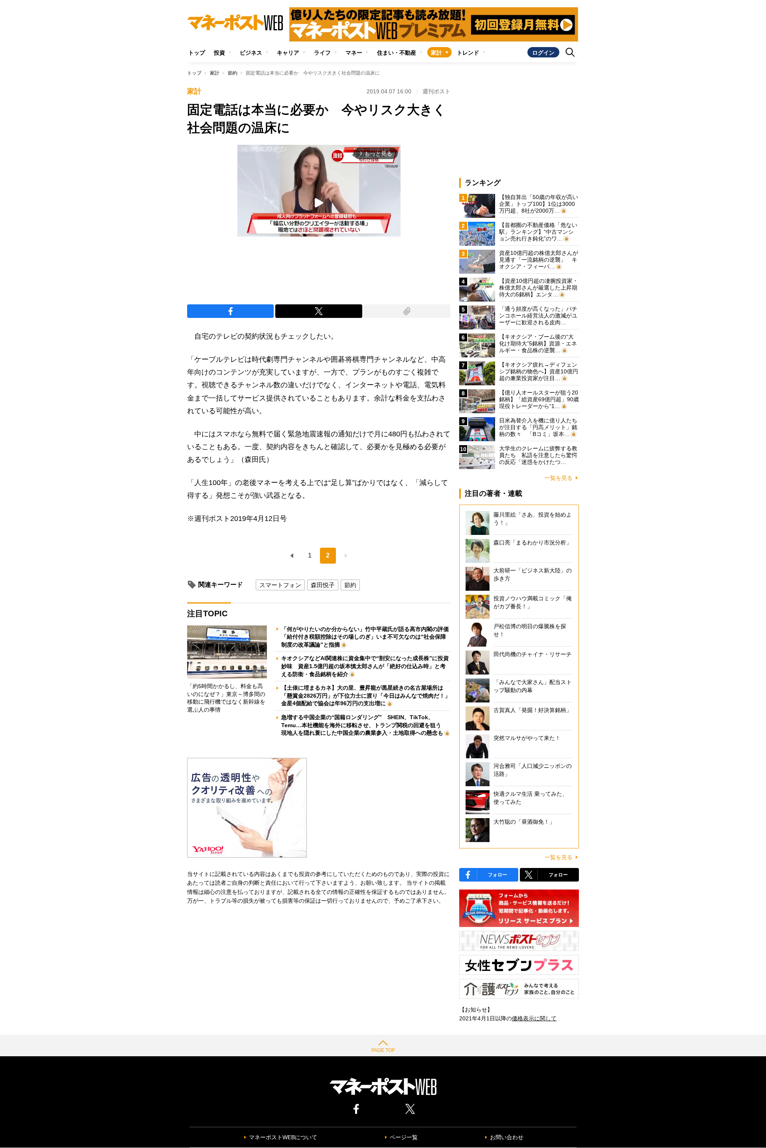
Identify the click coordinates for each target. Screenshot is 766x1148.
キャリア (288, 52)
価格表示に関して (534, 1018)
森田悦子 (323, 585)
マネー (353, 52)
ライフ (322, 52)
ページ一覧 (404, 1137)
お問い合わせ (506, 1137)
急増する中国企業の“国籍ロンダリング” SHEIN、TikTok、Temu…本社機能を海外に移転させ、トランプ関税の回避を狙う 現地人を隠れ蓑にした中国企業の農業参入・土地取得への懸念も (364, 725)
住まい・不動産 (396, 52)
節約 (232, 73)
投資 (219, 52)
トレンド (468, 52)
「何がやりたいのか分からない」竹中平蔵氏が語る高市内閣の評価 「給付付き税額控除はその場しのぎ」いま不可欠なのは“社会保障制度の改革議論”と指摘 (367, 637)
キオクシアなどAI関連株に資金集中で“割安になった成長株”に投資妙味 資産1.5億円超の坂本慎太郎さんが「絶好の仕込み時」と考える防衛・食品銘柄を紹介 (365, 666)
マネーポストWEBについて (283, 1137)
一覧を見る (559, 478)
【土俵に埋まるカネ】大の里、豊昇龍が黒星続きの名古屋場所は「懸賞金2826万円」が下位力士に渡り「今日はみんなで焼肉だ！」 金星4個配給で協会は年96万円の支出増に (368, 695)
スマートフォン (280, 585)
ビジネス (251, 52)
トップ (196, 52)
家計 (436, 52)
